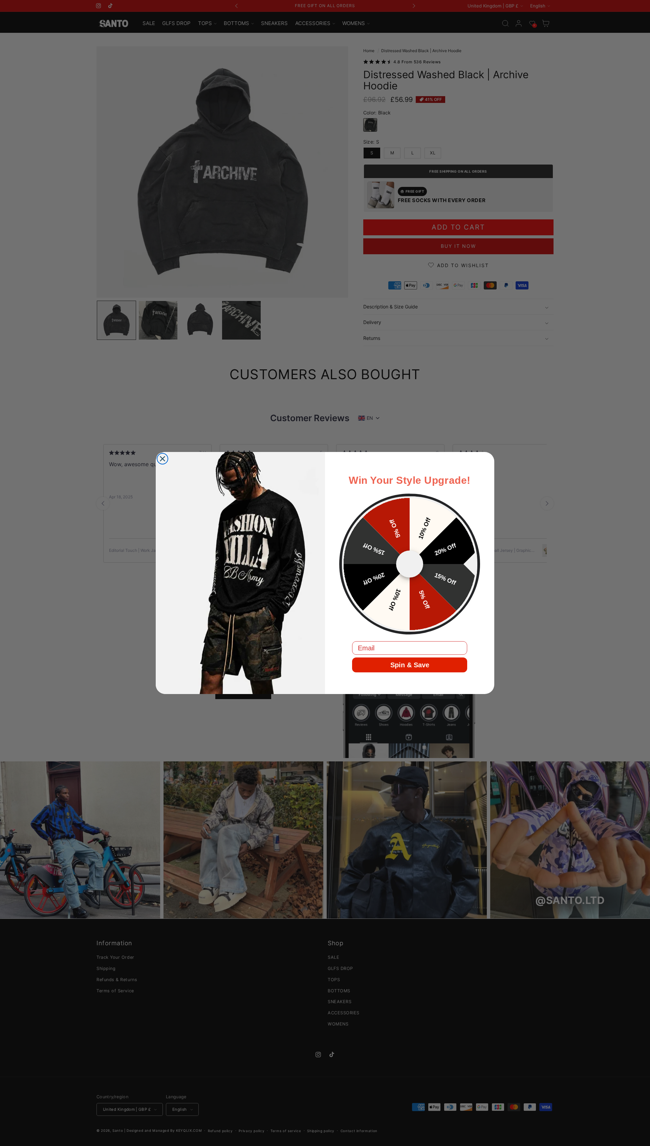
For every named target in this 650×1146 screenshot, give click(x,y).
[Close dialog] (162, 458)
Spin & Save (409, 665)
